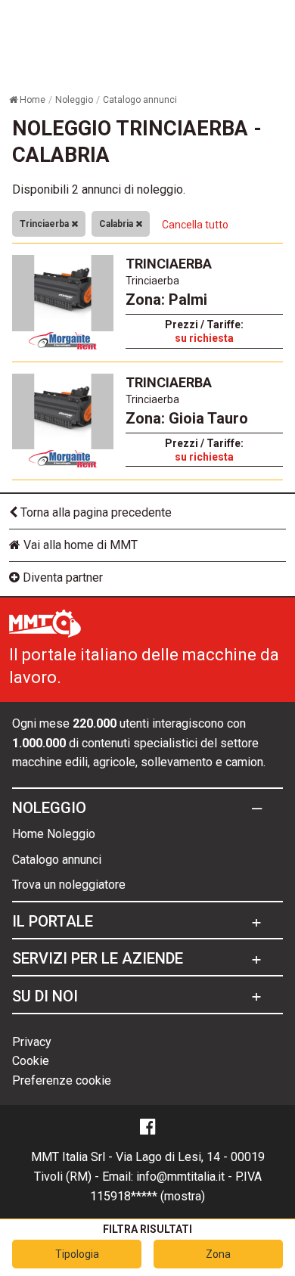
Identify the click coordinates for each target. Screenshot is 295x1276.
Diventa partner (61, 577)
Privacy (31, 1042)
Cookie (30, 1061)
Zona (218, 1254)
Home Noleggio (53, 834)
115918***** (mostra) (147, 1196)
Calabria (117, 224)
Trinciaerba (45, 224)
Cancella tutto (195, 225)
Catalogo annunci (56, 859)
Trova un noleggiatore (69, 884)
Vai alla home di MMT (79, 545)
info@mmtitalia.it (180, 1176)
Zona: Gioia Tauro (187, 418)
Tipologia (77, 1254)
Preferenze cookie (61, 1080)
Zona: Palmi (166, 299)
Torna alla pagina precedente (94, 512)
